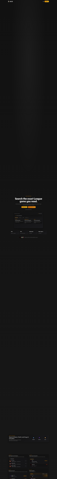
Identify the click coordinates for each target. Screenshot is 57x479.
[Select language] (43, 1)
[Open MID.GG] (10, 1)
